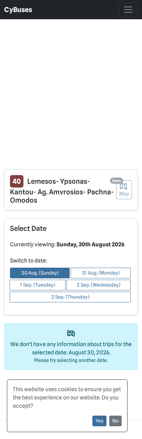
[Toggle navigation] (128, 10)
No (115, 421)
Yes (99, 421)
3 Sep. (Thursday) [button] (70, 297)
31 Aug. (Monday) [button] (101, 273)
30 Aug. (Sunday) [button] (40, 273)
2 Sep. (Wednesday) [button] (98, 285)
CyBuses (18, 10)
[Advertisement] (71, 90)
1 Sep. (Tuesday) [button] (37, 285)
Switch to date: (28, 260)
